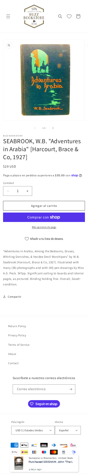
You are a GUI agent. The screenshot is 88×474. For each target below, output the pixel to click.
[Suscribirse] (70, 389)
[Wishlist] (69, 16)
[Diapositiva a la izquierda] (34, 128)
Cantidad (8, 183)
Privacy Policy (17, 335)
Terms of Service (19, 345)
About (12, 354)
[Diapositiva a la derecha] (53, 128)
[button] (8, 16)
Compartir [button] (14, 296)
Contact (13, 363)
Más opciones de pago (44, 227)
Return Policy (17, 326)
